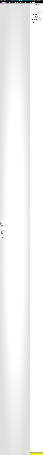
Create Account (40, 0)
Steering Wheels (34, 4)
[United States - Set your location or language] (34, 0)
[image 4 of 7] (2, 233)
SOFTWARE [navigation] (25, 2)
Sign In (37, 0)
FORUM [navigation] (33, 2)
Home (31, 4)
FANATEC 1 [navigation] (21, 2)
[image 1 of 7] (2, 223)
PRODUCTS (10, 2)
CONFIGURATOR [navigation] (16, 2)
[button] (4, 2)
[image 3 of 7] (2, 230)
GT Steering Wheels (38, 4)
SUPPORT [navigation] (29, 2)
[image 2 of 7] (2, 226)
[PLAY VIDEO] (2, 237)
